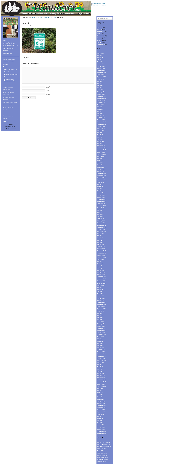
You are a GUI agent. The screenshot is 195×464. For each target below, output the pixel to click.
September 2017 (101, 283)
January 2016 (101, 326)
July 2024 (99, 107)
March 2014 (100, 373)
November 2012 (101, 407)
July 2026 (99, 55)
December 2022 (101, 147)
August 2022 (100, 156)
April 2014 (99, 371)
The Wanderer (46, 8)
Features (99, 29)
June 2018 (100, 263)
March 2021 (100, 193)
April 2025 (99, 87)
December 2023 (101, 122)
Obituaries (5, 50)
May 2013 (99, 394)
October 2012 (101, 410)
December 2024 (101, 96)
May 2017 (99, 291)
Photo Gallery (7, 89)
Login (4, 121)
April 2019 (99, 242)
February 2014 (101, 375)
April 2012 (99, 422)
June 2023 (100, 135)
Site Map (5, 118)
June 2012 (100, 418)
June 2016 (100, 315)
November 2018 (101, 253)
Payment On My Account (11, 74)
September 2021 (101, 180)
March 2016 (100, 321)
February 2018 (101, 272)
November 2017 (101, 278)
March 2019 (100, 244)
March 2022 (100, 167)
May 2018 (99, 266)
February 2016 (101, 324)
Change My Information (10, 69)
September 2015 (101, 334)
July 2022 (99, 158)
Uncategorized (101, 44)
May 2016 (99, 317)
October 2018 (101, 255)
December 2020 (101, 199)
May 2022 (99, 162)
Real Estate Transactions (10, 102)
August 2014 (100, 362)
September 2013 (101, 386)
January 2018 (101, 274)
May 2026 (99, 59)
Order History (8, 72)
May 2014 (99, 369)
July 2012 (99, 416)
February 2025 (101, 92)
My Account (6, 67)
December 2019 (101, 225)
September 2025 (101, 77)
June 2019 (100, 238)
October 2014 (101, 358)
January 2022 (101, 171)
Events (99, 27)
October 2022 (101, 152)
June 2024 (100, 109)
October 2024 (101, 100)
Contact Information (8, 116)
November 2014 (101, 356)
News (98, 33)
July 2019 (99, 236)
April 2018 (99, 268)
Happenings (100, 31)
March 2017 (100, 296)
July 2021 (99, 184)
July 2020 (99, 210)
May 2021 (99, 188)
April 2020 (99, 216)
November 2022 (101, 150)
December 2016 (101, 302)
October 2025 (101, 74)
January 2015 (101, 352)
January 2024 (101, 120)
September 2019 (101, 231)
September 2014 (101, 360)
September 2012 (101, 412)
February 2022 (101, 169)
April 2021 (99, 190)
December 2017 (101, 276)
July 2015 (99, 339)
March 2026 (100, 64)
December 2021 (101, 173)
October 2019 (101, 229)
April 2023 (99, 139)
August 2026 (100, 53)
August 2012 (100, 414)
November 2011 (101, 433)
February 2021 (101, 195)
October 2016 (101, 306)
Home (33, 17)
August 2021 (100, 182)
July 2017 (99, 287)
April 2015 (99, 345)
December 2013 (101, 379)
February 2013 (101, 401)
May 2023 (99, 137)
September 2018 (101, 257)
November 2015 (101, 330)
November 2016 (101, 304)
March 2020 (100, 218)
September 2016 (101, 309)
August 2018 (100, 259)
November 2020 (101, 201)
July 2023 (99, 132)
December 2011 (101, 431)
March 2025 (100, 89)
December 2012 (101, 405)
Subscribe (5, 64)
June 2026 (100, 57)
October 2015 (101, 332)
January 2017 (101, 300)
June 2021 (100, 186)
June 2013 (100, 392)
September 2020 (101, 205)
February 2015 (101, 349)
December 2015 (101, 328)
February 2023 (101, 143)
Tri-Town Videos (7, 105)
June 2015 (100, 341)
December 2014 (101, 354)
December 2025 (101, 70)
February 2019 (101, 246)
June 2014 (100, 367)
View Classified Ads (8, 48)
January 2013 (101, 403)
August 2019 (100, 233)
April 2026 (99, 62)
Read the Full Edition (9, 43)
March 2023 (100, 141)
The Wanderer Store (8, 97)
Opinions (99, 38)
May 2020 (99, 214)
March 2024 (100, 115)
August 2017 (100, 285)
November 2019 (101, 227)
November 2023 (101, 124)
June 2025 (100, 83)
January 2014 (101, 377)
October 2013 (101, 384)
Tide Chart (6, 95)
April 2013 (99, 397)
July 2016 (99, 313)
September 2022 (101, 154)
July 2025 (99, 81)
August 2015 (100, 336)
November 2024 (101, 98)
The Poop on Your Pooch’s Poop (47, 17)
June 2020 (100, 212)
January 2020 (101, 223)
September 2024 (101, 102)
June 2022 (100, 160)
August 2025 (100, 79)
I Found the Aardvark (8, 92)
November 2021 (101, 175)
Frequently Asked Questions (10, 45)
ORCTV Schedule (8, 107)
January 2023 (101, 145)
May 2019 (99, 240)
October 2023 (101, 126)
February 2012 (101, 427)
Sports (99, 42)
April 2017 (99, 294)
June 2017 (100, 289)
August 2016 (100, 311)
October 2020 (101, 203)
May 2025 (99, 85)
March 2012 (100, 425)
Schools (99, 40)
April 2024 (99, 113)
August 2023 (100, 130)
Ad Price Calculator (8, 62)
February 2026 (101, 66)
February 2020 (101, 220)
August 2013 (100, 388)
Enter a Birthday (7, 53)
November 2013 (101, 382)
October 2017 (101, 281)
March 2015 (100, 347)
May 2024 (99, 111)
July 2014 (99, 364)
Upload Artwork (8, 77)
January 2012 (101, 429)
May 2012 (99, 420)
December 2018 (101, 251)
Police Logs (6, 110)
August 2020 (100, 208)
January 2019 (101, 248)
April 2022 (99, 165)
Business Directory (8, 87)
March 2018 (100, 270)
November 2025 (101, 72)
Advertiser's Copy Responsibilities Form (10, 80)
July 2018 (99, 261)
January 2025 (101, 94)
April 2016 (99, 319)
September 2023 (101, 128)
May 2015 (99, 343)
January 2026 (101, 68)
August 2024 (100, 104)
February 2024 (101, 117)
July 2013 (99, 390)
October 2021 (101, 178)
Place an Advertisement (9, 59)
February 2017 (101, 298)
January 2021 (101, 197)
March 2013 (100, 399)
